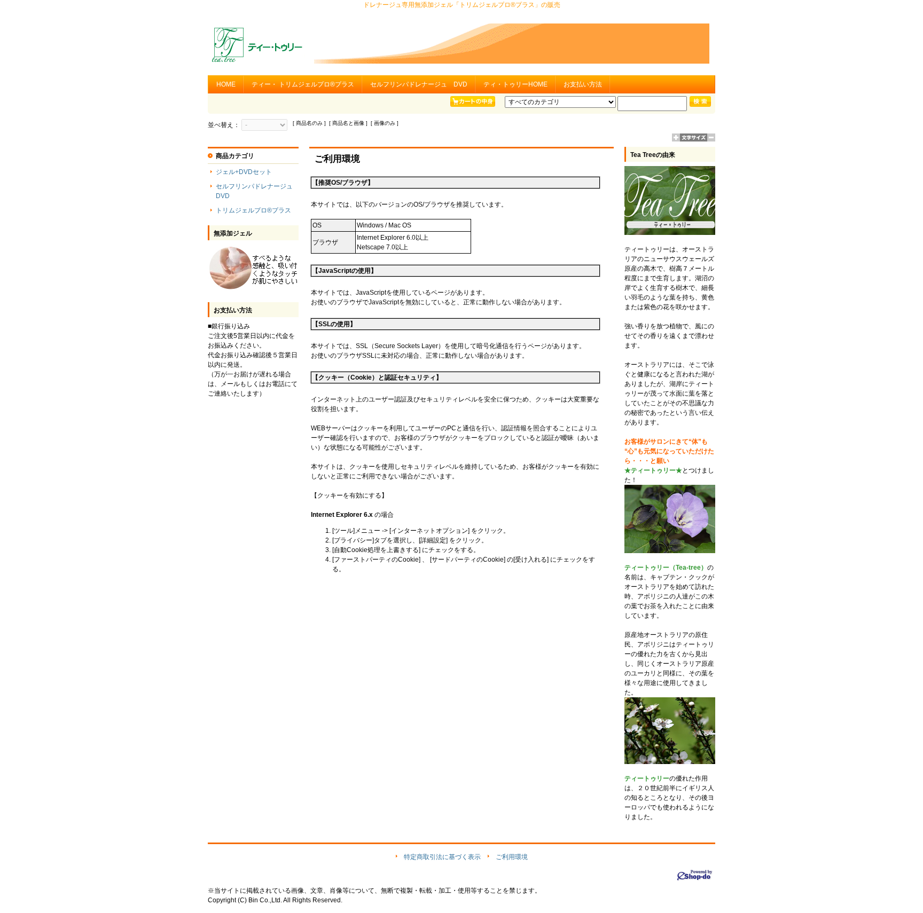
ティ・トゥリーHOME (515, 84)
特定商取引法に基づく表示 (442, 857)
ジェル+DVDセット (244, 172)
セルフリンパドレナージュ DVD (418, 84)
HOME (226, 84)
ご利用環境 (512, 857)
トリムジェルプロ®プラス (253, 210)
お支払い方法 (583, 84)
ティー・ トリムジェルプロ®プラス (303, 84)
